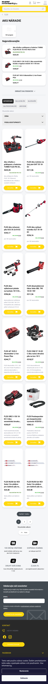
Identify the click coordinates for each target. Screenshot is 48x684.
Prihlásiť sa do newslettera (14, 614)
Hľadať (43, 9)
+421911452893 (12, 631)
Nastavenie (24, 671)
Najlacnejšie (20, 101)
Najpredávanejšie (10, 106)
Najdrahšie (32, 101)
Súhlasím (24, 678)
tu (11, 666)
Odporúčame (8, 101)
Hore (25, 532)
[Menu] (45, 3)
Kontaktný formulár (13, 644)
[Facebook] (4, 636)
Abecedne (22, 106)
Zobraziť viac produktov (24, 91)
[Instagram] (10, 636)
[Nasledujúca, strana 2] (24, 522)
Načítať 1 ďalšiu (24, 514)
